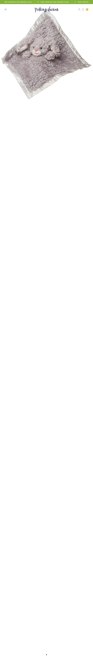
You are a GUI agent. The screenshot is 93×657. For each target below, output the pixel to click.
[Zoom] (46, 52)
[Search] (83, 9)
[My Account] (79, 9)
